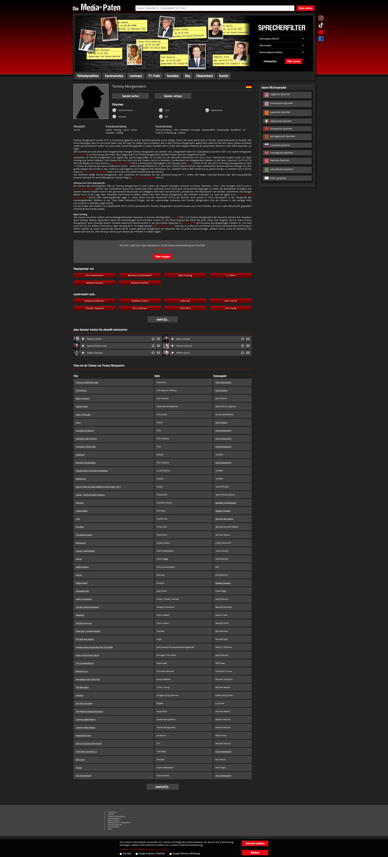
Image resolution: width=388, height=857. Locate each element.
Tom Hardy (230, 308)
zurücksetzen (270, 61)
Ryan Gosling (185, 275)
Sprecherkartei (113, 827)
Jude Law (185, 300)
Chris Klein (185, 308)
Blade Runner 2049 (164, 225)
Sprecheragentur (114, 818)
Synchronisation (114, 76)
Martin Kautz (183, 352)
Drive (175, 217)
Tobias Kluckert (95, 352)
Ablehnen (255, 852)
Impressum (112, 812)
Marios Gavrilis (184, 345)
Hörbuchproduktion (88, 76)
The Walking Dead (120, 163)
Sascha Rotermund (96, 345)
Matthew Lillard (140, 300)
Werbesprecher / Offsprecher (119, 823)
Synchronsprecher (115, 825)
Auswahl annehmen (255, 843)
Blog (187, 76)
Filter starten (294, 61)
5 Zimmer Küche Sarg (143, 177)
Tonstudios (173, 76)
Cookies (124, 849)
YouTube (126, 853)
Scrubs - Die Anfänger (95, 171)
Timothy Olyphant (94, 308)
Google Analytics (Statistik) (151, 853)
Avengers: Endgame (84, 188)
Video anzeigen (162, 256)
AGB (109, 829)
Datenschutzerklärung (116, 816)
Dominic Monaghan (224, 518)
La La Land (189, 223)
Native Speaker (114, 820)
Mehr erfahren (162, 248)
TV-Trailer (154, 76)
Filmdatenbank (204, 76)
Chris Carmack (139, 308)
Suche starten (305, 8)
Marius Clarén (94, 338)
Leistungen (136, 76)
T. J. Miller (231, 275)
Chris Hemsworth (94, 275)
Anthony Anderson (94, 300)
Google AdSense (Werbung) (186, 853)
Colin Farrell (230, 300)
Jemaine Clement (140, 282)
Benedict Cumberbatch (140, 275)
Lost (190, 163)
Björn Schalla (80, 154)
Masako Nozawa (94, 282)
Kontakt (223, 76)
